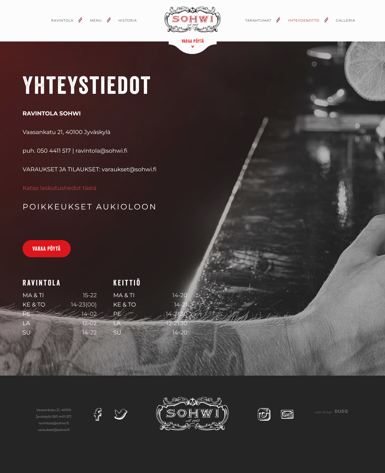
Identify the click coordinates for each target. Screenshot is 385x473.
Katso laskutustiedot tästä (60, 188)
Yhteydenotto (303, 20)
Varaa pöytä (46, 248)
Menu (96, 20)
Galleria (345, 20)
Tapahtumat (258, 20)
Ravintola (62, 20)
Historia (128, 20)
